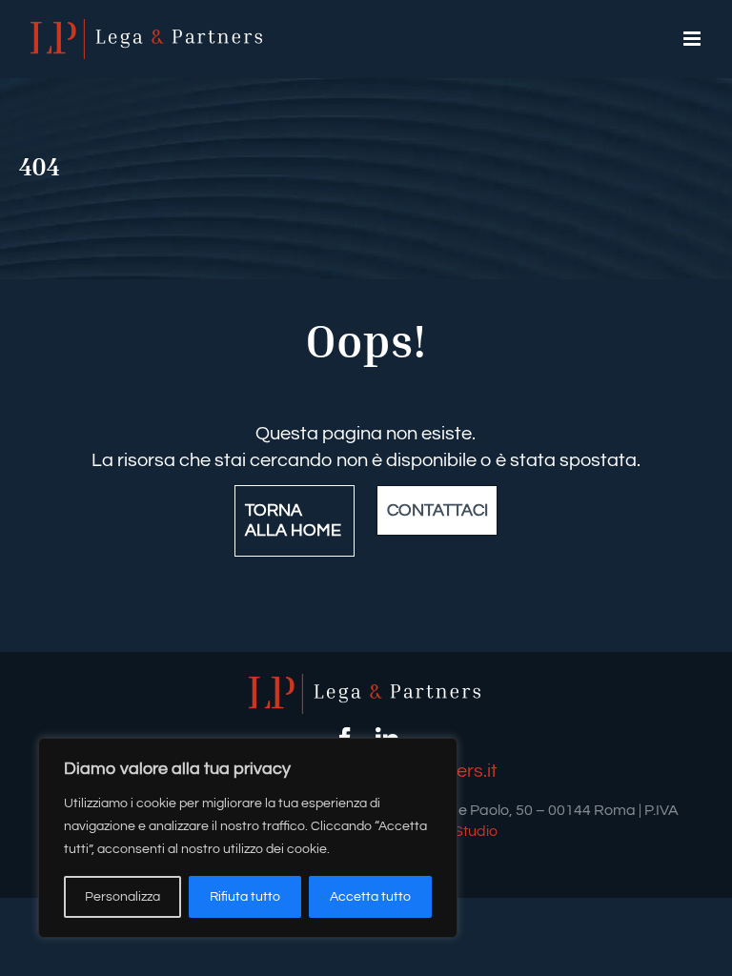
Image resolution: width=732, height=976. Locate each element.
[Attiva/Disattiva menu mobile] (693, 39)
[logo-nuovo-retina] (366, 683)
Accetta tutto (370, 897)
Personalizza (122, 897)
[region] (248, 838)
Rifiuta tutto (245, 897)
